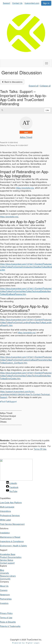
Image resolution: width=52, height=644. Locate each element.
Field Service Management (12, 524)
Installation (5, 532)
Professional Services (10, 515)
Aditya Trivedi (26, 137)
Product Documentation (11, 557)
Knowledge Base (7, 554)
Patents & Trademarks (10, 626)
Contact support (7, 562)
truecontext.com (32, 3)
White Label (5, 519)
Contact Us (17, 3)
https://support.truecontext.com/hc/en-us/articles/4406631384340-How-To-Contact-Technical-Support (25, 394)
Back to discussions (13, 81)
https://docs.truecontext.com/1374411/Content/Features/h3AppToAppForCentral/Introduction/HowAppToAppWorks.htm (26, 266)
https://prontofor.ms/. (9, 216)
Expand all (33, 85)
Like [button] (47, 110)
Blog (2, 570)
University (4, 573)
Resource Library (8, 575)
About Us (4, 585)
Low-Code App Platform (11, 502)
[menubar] (22, 2)
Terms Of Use (40, 449)
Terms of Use (6, 617)
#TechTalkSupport (8, 401)
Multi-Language (7, 506)
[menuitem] (7, 2)
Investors (4, 603)
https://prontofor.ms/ (26, 332)
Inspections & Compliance (12, 541)
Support (6, 3)
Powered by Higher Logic (26, 643)
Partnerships (6, 598)
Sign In (46, 3)
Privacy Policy (6, 613)
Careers (3, 590)
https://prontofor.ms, (25, 187)
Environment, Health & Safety (13, 545)
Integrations (5, 511)
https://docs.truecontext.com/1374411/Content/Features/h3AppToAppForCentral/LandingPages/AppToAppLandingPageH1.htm (26, 322)
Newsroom (5, 594)
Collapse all (45, 85)
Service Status (6, 560)
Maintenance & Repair (10, 537)
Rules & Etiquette (8, 621)
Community (5, 578)
